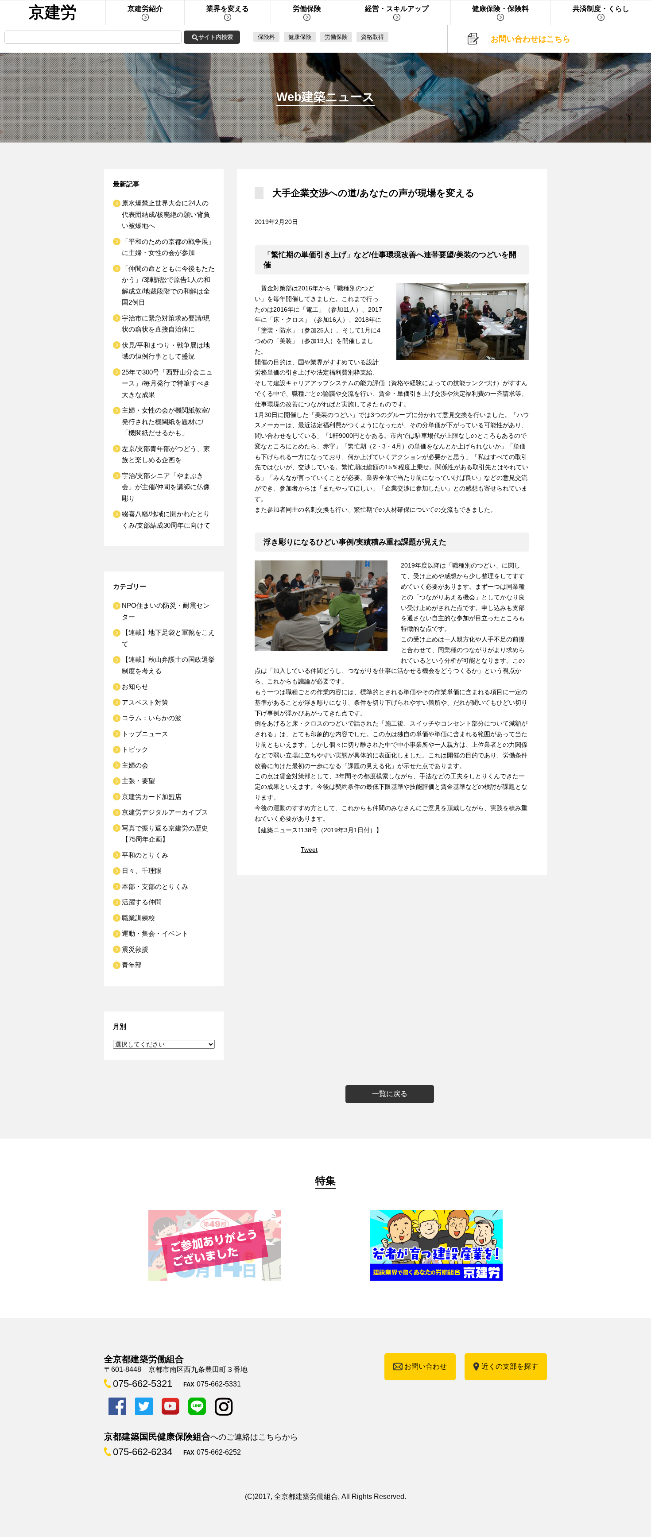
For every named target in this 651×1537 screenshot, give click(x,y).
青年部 (132, 965)
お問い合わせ (425, 1366)
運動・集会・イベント (155, 933)
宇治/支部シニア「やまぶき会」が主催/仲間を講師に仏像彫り (166, 487)
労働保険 (336, 37)
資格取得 (372, 37)
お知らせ (135, 686)
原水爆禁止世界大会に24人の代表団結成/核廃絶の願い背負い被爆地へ (166, 214)
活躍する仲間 (142, 902)
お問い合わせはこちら (530, 39)
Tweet (309, 849)
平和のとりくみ (145, 855)
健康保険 (299, 37)
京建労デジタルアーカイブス (165, 812)
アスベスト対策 (145, 702)
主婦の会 (135, 765)
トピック (135, 749)
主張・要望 (138, 780)
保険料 (266, 37)
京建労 (53, 12)
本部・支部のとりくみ (155, 886)
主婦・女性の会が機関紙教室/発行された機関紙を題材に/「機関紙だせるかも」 (166, 421)
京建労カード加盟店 (152, 796)
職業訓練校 (138, 918)
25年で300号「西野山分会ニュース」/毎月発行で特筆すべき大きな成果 (167, 383)
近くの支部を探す (509, 1366)
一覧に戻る (389, 1093)
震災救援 (135, 949)
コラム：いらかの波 (152, 718)
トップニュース (145, 734)
